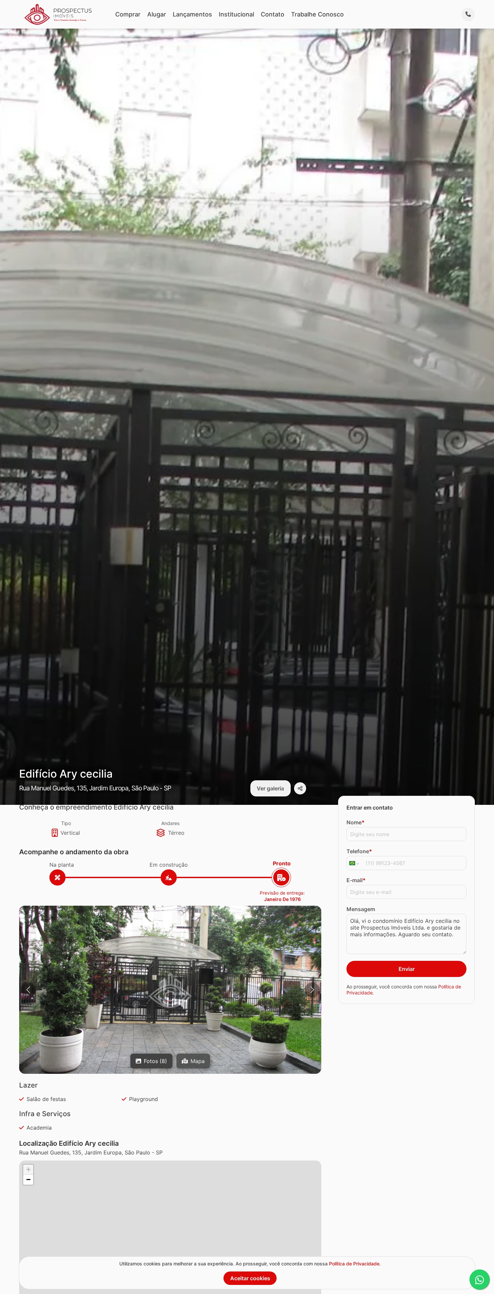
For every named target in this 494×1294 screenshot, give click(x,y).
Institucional (236, 14)
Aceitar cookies (250, 1278)
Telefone (359, 851)
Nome (355, 822)
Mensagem (360, 909)
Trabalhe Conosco (317, 14)
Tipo (66, 823)
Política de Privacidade (354, 1263)
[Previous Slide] (28, 989)
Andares (170, 823)
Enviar (407, 969)
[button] (170, 991)
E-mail (356, 880)
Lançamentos (192, 14)
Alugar (156, 14)
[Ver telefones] (468, 14)
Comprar (127, 14)
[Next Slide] (312, 989)
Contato (272, 14)
